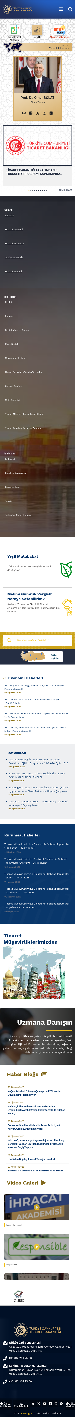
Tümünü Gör (65, 190)
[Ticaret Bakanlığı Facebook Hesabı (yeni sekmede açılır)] (50, 1403)
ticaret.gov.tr (27, 1413)
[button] (28, 190)
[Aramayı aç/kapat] (70, 9)
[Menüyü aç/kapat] (61, 9)
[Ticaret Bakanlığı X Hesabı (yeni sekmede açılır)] (38, 1403)
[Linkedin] (51, 113)
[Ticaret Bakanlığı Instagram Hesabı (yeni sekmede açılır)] (55, 1403)
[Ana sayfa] (17, 9)
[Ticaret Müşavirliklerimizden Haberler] (37, 972)
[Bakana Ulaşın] (24, 113)
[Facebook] (31, 113)
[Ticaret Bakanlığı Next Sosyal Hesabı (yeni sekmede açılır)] (33, 1403)
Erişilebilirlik (21, 1406)
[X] (37, 113)
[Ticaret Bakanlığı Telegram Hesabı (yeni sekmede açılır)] (61, 1403)
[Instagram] (44, 113)
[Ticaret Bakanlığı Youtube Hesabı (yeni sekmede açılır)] (44, 1403)
